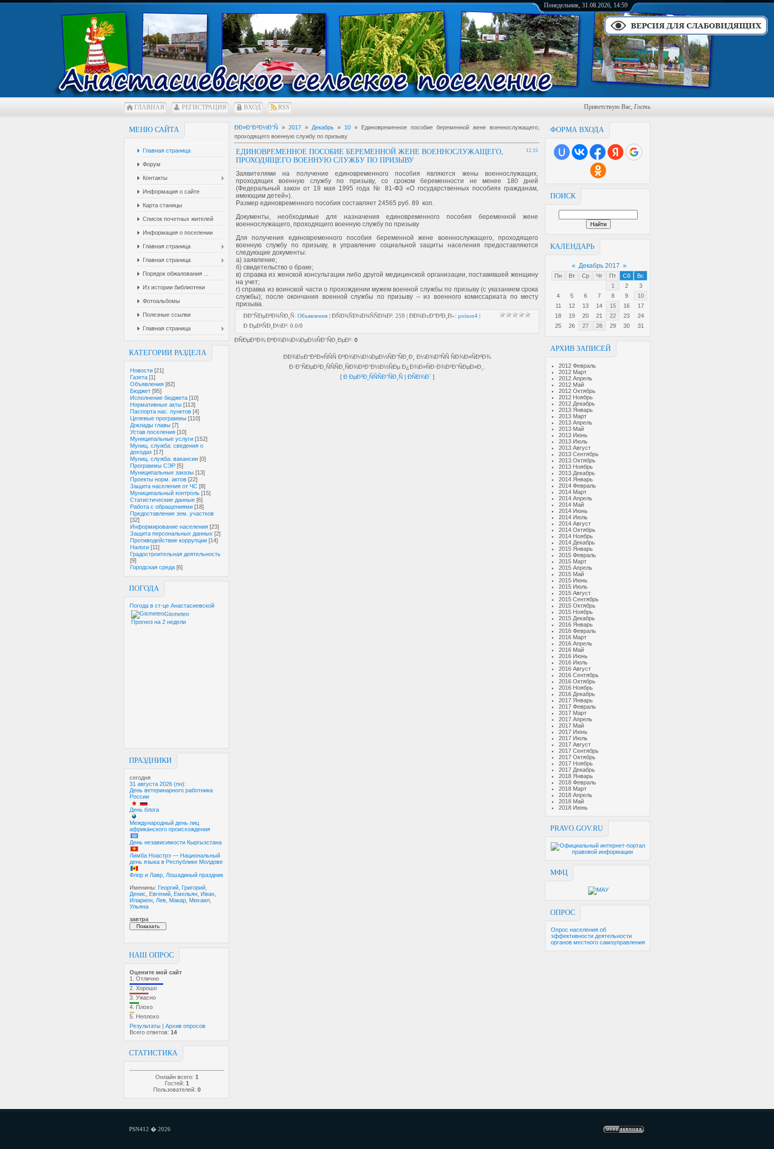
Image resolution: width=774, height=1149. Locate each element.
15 (613, 306)
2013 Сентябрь (579, 454)
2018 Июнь (573, 807)
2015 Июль (573, 586)
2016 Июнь (573, 656)
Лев (161, 900)
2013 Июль (573, 441)
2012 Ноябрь (576, 397)
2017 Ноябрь (576, 763)
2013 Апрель (575, 422)
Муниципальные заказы (162, 472)
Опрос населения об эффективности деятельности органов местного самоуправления (598, 935)
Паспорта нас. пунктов (160, 411)
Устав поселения (152, 432)
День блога (144, 810)
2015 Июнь (573, 580)
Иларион (141, 900)
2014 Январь (576, 479)
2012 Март (573, 372)
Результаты (145, 1026)
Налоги (139, 547)
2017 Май (571, 725)
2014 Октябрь (577, 530)
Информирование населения (169, 526)
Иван (207, 894)
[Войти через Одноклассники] (598, 170)
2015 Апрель (575, 568)
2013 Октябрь (577, 460)
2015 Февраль (577, 555)
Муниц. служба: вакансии (164, 459)
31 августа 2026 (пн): (158, 784)
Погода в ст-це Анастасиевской (172, 605)
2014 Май (571, 504)
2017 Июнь (573, 732)
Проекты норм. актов (158, 479)
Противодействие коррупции (168, 540)
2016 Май (571, 650)
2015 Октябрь (577, 605)
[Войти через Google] (634, 152)
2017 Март (573, 713)
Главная (149, 107)
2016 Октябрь (577, 681)
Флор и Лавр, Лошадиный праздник (176, 875)
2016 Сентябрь (579, 675)
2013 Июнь (573, 435)
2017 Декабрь (577, 770)
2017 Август (575, 744)
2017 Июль (573, 738)
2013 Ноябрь (576, 466)
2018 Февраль (577, 782)
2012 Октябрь (577, 391)
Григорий (193, 887)
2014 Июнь (573, 511)
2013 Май (571, 429)
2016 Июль (573, 662)
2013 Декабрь (577, 473)
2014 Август (575, 523)
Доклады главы (150, 425)
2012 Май (571, 384)
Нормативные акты (156, 404)
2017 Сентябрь (579, 751)
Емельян (185, 894)
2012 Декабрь (577, 403)
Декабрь (323, 127)
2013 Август (575, 448)
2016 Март (573, 637)
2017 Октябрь (577, 757)
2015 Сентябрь (579, 599)
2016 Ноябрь (576, 687)
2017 (295, 127)
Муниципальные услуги (161, 439)
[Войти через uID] (562, 152)
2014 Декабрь (577, 542)
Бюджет (140, 391)
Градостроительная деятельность (175, 554)
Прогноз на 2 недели (158, 622)
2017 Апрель (575, 719)
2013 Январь (576, 410)
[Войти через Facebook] (598, 152)
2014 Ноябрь (576, 536)
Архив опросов (185, 1026)
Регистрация (204, 107)
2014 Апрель (575, 498)
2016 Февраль (577, 631)
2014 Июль (573, 517)
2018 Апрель (575, 795)
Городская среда (152, 567)
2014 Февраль (577, 485)
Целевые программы (158, 418)
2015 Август (575, 593)
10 (641, 296)
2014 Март (573, 492)
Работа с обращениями (161, 506)
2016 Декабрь (577, 694)
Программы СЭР (152, 465)
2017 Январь (576, 700)
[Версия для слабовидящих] (686, 34)
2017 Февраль (577, 706)
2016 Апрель (575, 643)
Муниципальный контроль (165, 493)
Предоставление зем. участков (172, 513)
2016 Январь (576, 624)
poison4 (468, 316)
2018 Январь (576, 776)
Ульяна (139, 906)
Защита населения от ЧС (163, 486)
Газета (138, 377)
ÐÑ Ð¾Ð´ (419, 377)
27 (585, 325)
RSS (284, 107)
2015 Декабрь (577, 618)
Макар (177, 900)
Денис (138, 894)
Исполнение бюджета (158, 398)
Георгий (168, 887)
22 (613, 316)
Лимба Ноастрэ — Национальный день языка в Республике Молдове (176, 858)
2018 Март (573, 788)
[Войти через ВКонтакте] (580, 152)
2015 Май (571, 574)
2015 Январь (576, 549)
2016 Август (575, 669)
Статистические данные (162, 500)
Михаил (199, 900)
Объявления (147, 384)
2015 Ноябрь (576, 612)
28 (599, 325)
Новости (141, 370)
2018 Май (571, 801)
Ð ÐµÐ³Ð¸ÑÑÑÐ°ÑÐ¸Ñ (373, 377)
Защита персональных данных (171, 533)
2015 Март (573, 561)
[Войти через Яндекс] (615, 152)
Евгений (160, 894)
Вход (252, 107)
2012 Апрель (575, 378)
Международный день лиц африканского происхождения (170, 826)
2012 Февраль (577, 365)
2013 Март (573, 416)
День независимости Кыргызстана (176, 842)
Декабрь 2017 (599, 265)
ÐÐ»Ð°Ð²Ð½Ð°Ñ (256, 127)
